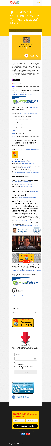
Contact (19, 431)
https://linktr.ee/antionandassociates (29, 113)
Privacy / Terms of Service (27, 431)
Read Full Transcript (16, 295)
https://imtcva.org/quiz (28, 163)
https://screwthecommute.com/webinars (22, 111)
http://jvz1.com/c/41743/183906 (24, 220)
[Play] (26, 56)
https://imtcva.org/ (34, 107)
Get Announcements (25, 426)
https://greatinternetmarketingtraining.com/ (22, 181)
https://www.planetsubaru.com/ (28, 189)
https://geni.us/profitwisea (27, 186)
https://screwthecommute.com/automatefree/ (23, 94)
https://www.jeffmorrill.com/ (26, 184)
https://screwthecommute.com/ (31, 149)
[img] (26, 48)
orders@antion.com (25, 167)
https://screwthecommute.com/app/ (21, 161)
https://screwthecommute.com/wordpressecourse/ (25, 225)
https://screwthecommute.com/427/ (28, 197)
